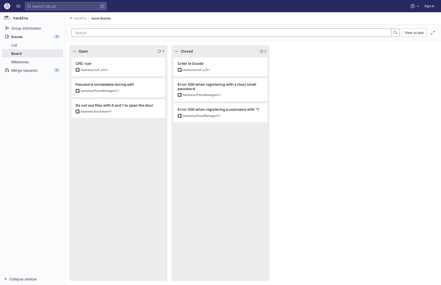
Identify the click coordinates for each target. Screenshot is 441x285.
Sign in (429, 6)
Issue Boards (101, 18)
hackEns (80, 18)
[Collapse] (74, 51)
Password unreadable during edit (105, 84)
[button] (18, 6)
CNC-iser (84, 63)
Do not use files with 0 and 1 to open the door (114, 105)
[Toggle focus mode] (433, 33)
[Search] (395, 33)
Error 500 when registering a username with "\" (219, 109)
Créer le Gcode (190, 63)
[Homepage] (7, 6)
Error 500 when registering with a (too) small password (217, 86)
